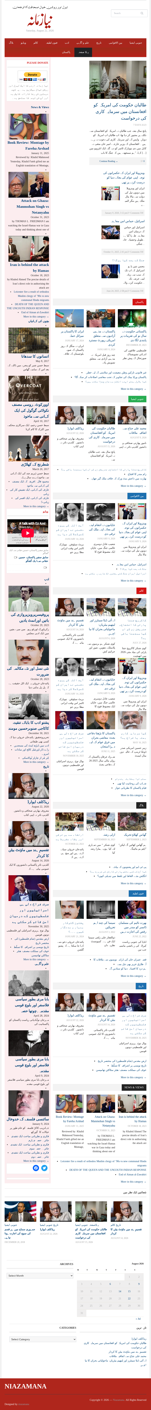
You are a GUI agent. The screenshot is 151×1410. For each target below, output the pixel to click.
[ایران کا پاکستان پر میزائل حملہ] (69, 318)
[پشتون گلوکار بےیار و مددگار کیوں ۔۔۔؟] (69, 909)
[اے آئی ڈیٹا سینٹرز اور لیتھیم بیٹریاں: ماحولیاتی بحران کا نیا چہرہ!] (101, 607)
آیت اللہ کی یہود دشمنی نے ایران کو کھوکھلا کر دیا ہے (70, 530)
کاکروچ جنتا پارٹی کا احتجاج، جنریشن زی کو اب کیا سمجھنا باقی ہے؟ (103, 469)
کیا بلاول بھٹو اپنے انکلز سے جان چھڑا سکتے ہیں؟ (115, 381)
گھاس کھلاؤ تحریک (135, 834)
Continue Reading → (108, 161)
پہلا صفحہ (83, 52)
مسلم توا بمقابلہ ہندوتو (130, 779)
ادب (67, 42)
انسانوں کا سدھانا (35, 356)
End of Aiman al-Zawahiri (132, 1174)
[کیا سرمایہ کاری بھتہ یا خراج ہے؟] (132, 720)
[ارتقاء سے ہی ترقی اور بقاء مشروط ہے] (69, 821)
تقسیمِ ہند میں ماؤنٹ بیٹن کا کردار (127, 1351)
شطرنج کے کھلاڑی (35, 464)
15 (129, 1291)
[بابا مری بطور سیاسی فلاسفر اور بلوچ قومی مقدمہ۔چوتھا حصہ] (28, 983)
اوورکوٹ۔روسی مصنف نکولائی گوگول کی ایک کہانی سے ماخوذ (30, 410)
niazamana (23, 1404)
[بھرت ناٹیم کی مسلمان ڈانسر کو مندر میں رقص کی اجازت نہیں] (132, 909)
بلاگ (11, 42)
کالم (36, 42)
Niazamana (26, 1386)
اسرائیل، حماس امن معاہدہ (127, 221)
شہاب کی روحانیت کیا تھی (131, 783)
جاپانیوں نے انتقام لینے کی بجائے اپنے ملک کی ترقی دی (102, 529)
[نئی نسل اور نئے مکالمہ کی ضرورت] (28, 652)
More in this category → (133, 389)
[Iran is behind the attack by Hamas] (132, 1103)
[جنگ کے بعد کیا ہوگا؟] (110, 271)
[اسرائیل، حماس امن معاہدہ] (110, 232)
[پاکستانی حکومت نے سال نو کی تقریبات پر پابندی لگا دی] (132, 318)
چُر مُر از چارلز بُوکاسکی (35, 758)
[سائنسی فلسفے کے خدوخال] (28, 1103)
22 (129, 1298)
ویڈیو (23, 42)
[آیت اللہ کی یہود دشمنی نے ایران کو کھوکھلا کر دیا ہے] (69, 512)
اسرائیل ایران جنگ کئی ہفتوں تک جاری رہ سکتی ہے (115, 573)
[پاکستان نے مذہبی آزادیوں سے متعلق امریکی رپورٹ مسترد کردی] (101, 318)
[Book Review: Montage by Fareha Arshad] (69, 1103)
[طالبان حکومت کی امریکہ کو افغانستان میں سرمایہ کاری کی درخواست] (117, 79)
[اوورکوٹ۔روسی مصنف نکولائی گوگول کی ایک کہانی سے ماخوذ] (28, 388)
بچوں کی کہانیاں (38, 321)
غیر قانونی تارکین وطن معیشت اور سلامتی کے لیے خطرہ (115, 372)
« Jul (138, 1318)
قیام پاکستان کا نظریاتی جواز (130, 788)
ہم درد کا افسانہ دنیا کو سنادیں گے (127, 968)
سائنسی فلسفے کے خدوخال (28, 1119)
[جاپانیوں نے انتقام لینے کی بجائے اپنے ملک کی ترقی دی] (101, 511)
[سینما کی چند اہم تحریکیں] (101, 909)
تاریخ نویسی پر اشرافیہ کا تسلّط (128, 1065)
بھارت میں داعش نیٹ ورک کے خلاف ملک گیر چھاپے (118, 478)
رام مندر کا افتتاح (137, 474)
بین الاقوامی (115, 42)
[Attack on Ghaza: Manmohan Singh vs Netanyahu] (101, 1103)
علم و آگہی (82, 42)
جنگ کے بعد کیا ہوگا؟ (128, 260)
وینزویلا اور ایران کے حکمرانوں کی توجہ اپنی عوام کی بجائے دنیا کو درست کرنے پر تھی (124, 177)
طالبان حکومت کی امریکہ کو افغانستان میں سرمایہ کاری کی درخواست (120, 112)
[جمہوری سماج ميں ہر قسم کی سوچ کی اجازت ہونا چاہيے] (20, 1211)
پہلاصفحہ (94, 1225)
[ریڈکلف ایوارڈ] (69, 415)
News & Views (134, 1087)
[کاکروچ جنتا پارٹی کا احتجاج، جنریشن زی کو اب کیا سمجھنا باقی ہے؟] (132, 607)
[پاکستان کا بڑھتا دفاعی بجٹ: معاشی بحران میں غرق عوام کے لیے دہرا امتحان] (101, 720)
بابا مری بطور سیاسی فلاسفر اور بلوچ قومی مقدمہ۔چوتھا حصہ (32, 1005)
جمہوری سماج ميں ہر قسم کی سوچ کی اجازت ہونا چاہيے (20, 1233)
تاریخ (98, 42)
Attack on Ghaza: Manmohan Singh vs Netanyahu (103, 1121)
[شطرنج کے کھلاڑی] (28, 448)
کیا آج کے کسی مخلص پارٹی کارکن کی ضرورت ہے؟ (118, 871)
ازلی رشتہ (108, 834)
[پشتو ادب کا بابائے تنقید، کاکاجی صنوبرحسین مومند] (28, 706)
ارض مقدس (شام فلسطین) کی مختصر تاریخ (122, 1061)
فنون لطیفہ (51, 42)
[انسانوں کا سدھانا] (28, 340)
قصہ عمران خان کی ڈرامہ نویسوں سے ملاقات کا (120, 959)
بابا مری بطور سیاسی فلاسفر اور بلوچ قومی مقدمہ (32, 1065)
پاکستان (66, 52)
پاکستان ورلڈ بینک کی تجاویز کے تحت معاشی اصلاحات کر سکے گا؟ (110, 377)
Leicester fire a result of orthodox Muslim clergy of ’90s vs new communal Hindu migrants (31, 295)
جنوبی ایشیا (136, 42)
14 (120, 1291)
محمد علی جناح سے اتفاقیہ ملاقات (127, 1356)
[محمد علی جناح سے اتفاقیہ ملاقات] (132, 415)
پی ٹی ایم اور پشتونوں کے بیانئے (129, 867)
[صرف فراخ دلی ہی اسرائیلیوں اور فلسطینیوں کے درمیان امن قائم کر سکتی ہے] (69, 720)
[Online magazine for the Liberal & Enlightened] (40, 17)
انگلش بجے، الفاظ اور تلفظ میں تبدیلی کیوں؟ (121, 876)
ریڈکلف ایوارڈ (75, 428)
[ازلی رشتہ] (101, 821)
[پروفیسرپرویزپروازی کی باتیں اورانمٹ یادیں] (28, 598)
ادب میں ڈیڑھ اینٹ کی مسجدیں (31, 745)
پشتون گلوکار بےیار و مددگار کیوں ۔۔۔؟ (72, 927)
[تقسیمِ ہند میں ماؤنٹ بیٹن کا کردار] (69, 607)
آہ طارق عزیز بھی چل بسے (131, 964)
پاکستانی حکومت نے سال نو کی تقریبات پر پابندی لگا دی (133, 336)
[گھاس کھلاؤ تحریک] (132, 821)
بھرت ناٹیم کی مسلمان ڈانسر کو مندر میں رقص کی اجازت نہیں (132, 927)
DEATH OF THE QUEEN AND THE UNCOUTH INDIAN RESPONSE (107, 1170)
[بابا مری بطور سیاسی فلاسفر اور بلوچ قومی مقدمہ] (28, 1043)
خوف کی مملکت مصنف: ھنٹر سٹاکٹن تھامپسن (121, 1070)
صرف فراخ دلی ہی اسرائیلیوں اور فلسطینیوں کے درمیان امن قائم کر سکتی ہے (71, 742)
